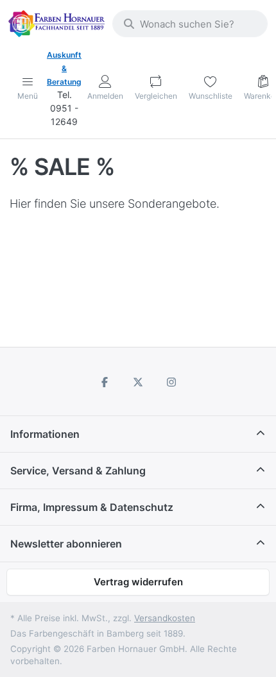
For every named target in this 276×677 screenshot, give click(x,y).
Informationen (45, 434)
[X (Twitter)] (138, 382)
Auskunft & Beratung (64, 68)
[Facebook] (105, 382)
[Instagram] (171, 382)
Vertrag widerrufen (138, 582)
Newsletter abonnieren (66, 543)
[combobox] (190, 23)
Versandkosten (164, 618)
